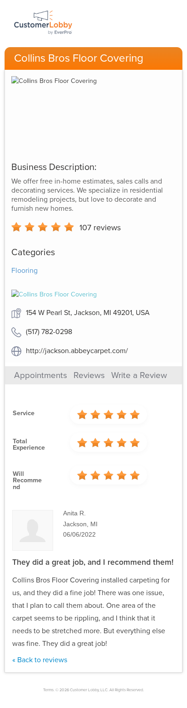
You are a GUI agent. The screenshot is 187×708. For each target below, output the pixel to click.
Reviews (89, 375)
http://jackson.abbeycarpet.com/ (77, 350)
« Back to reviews (39, 659)
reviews (100, 228)
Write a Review (139, 375)
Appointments (40, 375)
